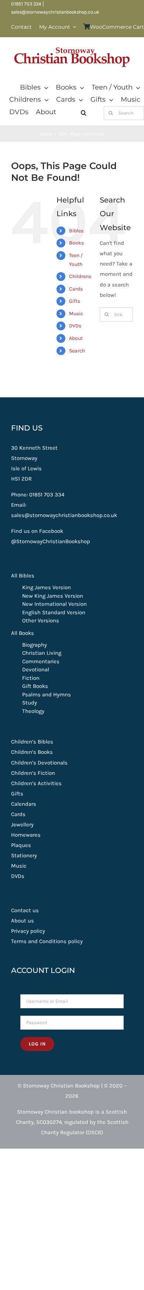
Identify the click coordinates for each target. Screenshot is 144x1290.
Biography (34, 645)
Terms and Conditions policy (47, 941)
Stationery (24, 855)
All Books (22, 633)
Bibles (76, 231)
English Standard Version (53, 612)
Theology (33, 711)
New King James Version (52, 596)
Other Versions (40, 620)
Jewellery (22, 824)
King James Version (46, 587)
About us (22, 920)
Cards (76, 289)
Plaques (21, 845)
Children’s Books (32, 752)
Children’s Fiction (33, 773)
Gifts (74, 301)
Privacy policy (28, 931)
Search (77, 351)
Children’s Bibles (32, 741)
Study (29, 702)
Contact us (25, 910)
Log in (37, 1044)
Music (76, 313)
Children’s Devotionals (39, 762)
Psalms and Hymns (46, 694)
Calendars (23, 804)
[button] (84, 113)
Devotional (35, 669)
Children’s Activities (36, 783)
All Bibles (22, 575)
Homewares (26, 835)
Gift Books (35, 686)
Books (76, 243)
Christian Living (41, 653)
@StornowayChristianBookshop (50, 541)
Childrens (80, 276)
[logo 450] (72, 45)
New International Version (54, 604)
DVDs (75, 326)
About (76, 338)
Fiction (31, 678)
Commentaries (40, 661)
